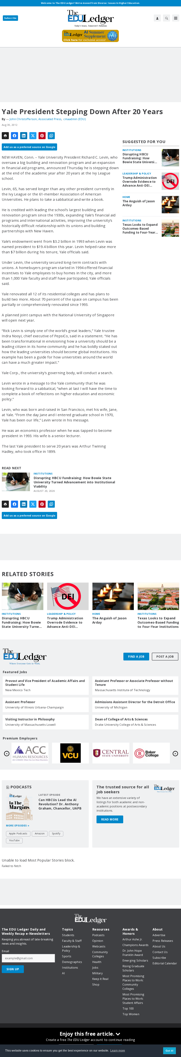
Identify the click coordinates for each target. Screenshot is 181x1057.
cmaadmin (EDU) (74, 119)
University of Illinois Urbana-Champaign (34, 707)
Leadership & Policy (136, 173)
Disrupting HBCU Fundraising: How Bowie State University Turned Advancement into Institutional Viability (74, 482)
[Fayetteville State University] (29, 753)
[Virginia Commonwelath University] (151, 753)
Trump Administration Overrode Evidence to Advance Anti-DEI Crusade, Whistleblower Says (139, 182)
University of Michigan (111, 707)
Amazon (40, 833)
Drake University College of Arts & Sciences (125, 725)
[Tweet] (32, 135)
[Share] (14, 135)
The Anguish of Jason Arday (138, 203)
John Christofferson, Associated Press (35, 119)
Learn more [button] (117, 1050)
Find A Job (136, 657)
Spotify (56, 833)
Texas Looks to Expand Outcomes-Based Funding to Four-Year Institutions (140, 228)
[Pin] (42, 135)
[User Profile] (157, 18)
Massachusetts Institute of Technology (122, 690)
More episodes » (17, 825)
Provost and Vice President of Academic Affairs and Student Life (45, 683)
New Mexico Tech (17, 690)
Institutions (43, 473)
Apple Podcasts (18, 833)
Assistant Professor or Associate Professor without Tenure (134, 683)
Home (126, 197)
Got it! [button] (170, 1050)
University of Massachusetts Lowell (30, 725)
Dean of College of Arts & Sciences (121, 719)
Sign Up (13, 969)
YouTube (14, 840)
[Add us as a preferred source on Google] (51, 135)
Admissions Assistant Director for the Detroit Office (135, 702)
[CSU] (70, 753)
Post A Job (165, 657)
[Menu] (175, 18)
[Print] (5, 135)
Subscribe (10, 18)
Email (5, 951)
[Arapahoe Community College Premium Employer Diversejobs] (110, 753)
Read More (109, 819)
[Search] (166, 18)
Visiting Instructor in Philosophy (30, 719)
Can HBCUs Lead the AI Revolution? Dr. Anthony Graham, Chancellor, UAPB (60, 804)
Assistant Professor (20, 702)
